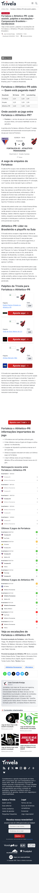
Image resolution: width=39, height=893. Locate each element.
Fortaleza (29, 667)
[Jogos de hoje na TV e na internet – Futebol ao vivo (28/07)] (29, 739)
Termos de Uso (26, 803)
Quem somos (6, 803)
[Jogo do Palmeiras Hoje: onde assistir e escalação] (29, 719)
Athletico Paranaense (14, 667)
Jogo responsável (27, 814)
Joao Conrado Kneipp (16, 683)
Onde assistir (9, 9)
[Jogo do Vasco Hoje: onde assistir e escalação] (10, 718)
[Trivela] (8, 3)
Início (4, 9)
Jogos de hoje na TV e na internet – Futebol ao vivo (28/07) (28, 747)
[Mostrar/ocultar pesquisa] (36, 3)
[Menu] (32, 3)
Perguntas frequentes (9, 814)
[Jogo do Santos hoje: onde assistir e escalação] (10, 740)
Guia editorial (6, 806)
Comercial (24, 811)
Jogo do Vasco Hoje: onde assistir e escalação (9, 725)
